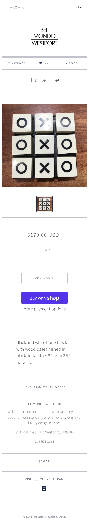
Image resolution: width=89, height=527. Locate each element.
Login (10, 7)
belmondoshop (38, 517)
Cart (46, 63)
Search (44, 461)
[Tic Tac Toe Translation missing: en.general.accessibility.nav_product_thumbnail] (44, 204)
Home (27, 387)
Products (40, 387)
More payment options (44, 309)
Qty (48, 250)
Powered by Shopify (56, 517)
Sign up (20, 7)
